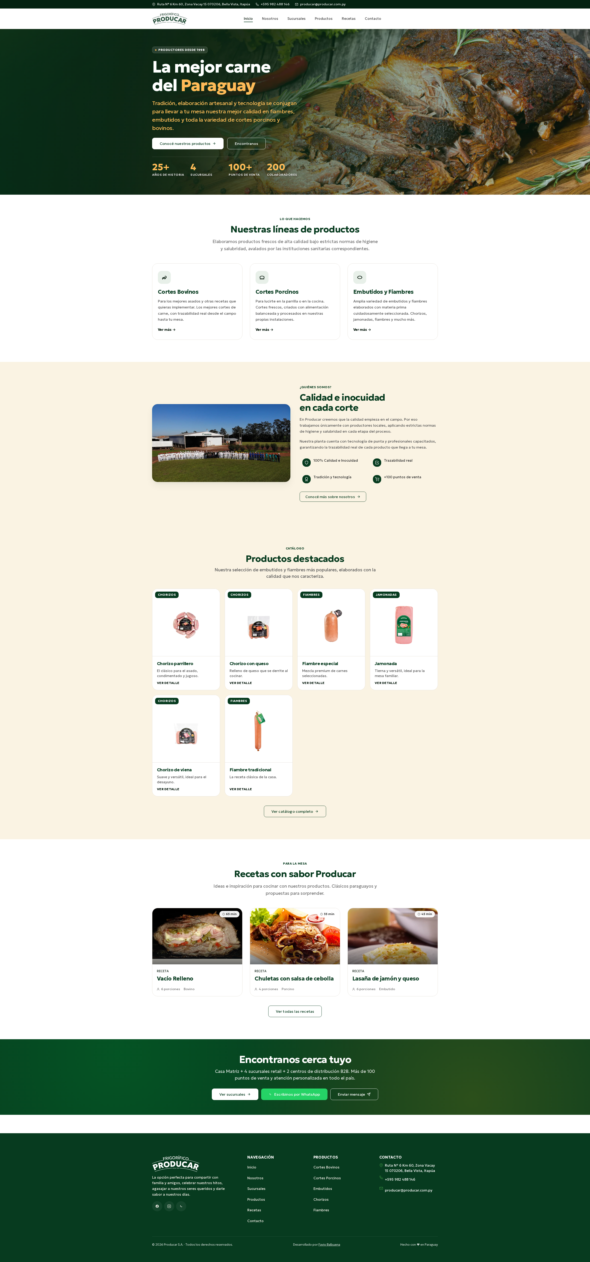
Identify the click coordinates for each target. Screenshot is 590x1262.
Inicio (248, 18)
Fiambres (321, 1210)
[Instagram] (169, 1206)
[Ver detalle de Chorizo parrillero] (186, 639)
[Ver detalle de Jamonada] (404, 639)
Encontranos (246, 143)
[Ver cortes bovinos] (197, 302)
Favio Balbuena (329, 1245)
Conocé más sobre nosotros (330, 497)
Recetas (349, 18)
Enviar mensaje (351, 1094)
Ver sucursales (232, 1094)
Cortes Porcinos (327, 1178)
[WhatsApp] (181, 1206)
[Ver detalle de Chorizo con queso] (258, 639)
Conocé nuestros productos (185, 143)
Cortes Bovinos (326, 1167)
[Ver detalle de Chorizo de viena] (186, 745)
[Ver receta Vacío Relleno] (197, 952)
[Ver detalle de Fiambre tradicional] (258, 745)
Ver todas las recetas (295, 1011)
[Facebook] (157, 1206)
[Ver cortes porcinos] (295, 302)
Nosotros (270, 18)
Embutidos (322, 1188)
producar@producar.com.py (322, 4)
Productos (324, 18)
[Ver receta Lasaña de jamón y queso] (393, 952)
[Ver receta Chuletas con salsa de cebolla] (295, 952)
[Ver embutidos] (393, 302)
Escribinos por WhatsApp (297, 1094)
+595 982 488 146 (275, 4)
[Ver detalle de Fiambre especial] (331, 639)
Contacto (373, 18)
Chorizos (321, 1199)
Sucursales (296, 18)
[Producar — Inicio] (169, 18)
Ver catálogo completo (292, 811)
